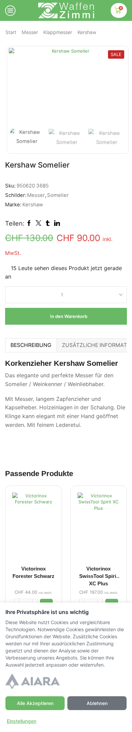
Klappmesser (57, 32)
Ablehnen (97, 703)
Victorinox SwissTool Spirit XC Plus (98, 576)
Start (10, 32)
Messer (30, 32)
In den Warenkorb (68, 316)
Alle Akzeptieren (35, 703)
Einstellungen (21, 721)
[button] (17, 88)
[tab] (31, 345)
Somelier (58, 195)
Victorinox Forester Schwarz (33, 572)
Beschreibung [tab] (30, 345)
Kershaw (87, 32)
